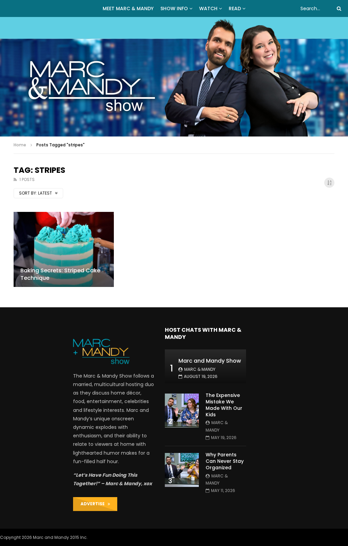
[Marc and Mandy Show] (174, 76)
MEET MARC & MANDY (128, 8)
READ (235, 8)
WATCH (208, 8)
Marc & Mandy (199, 369)
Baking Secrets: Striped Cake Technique (60, 274)
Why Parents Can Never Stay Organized (225, 461)
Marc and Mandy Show (209, 361)
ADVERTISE (94, 504)
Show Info (174, 8)
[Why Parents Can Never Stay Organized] (182, 470)
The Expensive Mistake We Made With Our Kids (224, 405)
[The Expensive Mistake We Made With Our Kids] (182, 410)
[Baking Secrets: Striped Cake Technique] (64, 249)
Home (20, 145)
